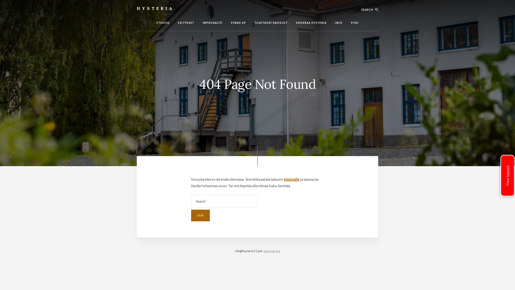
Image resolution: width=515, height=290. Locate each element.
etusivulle (292, 179)
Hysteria (155, 8)
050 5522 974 (272, 251)
